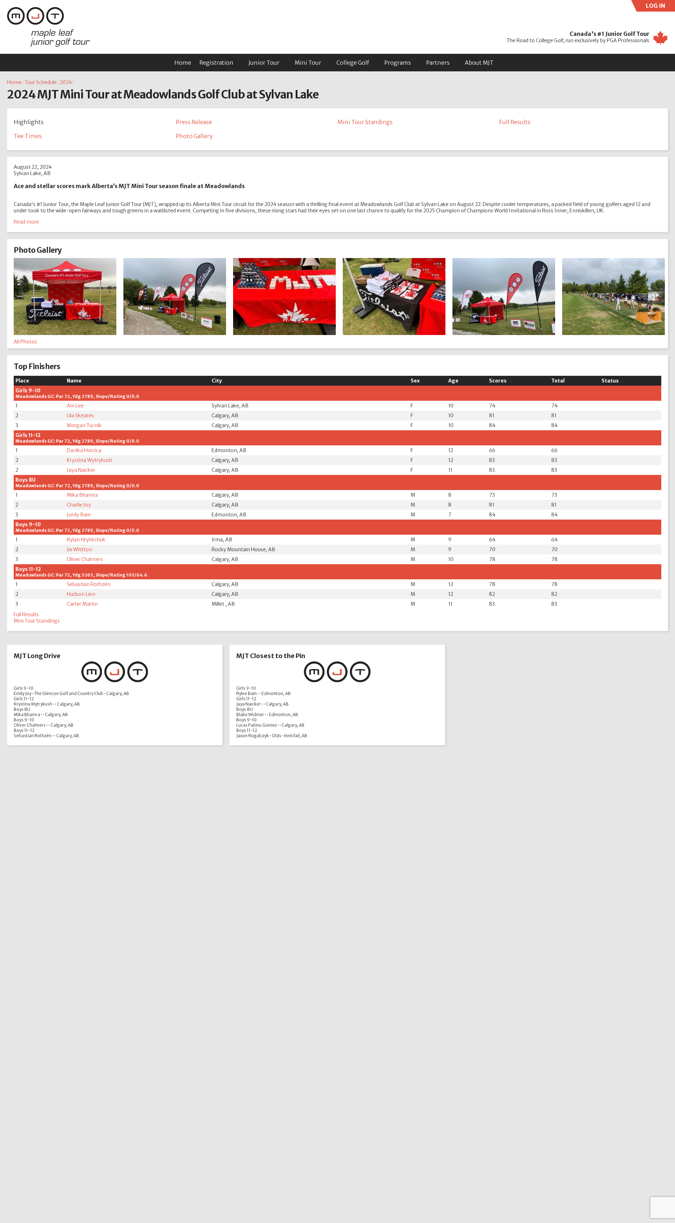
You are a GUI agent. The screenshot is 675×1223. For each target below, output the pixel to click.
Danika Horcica (84, 450)
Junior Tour (264, 62)
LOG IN (660, 7)
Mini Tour (308, 62)
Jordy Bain (79, 514)
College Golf (352, 62)
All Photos (25, 342)
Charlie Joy (79, 505)
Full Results (515, 121)
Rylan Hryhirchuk (86, 539)
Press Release (194, 121)
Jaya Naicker (81, 470)
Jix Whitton (79, 549)
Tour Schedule (41, 82)
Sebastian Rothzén (88, 584)
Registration (216, 62)
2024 (66, 82)
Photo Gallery (194, 136)
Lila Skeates (80, 415)
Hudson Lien (81, 594)
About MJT (479, 62)
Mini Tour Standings (365, 121)
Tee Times (28, 136)
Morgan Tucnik (84, 425)
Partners (438, 62)
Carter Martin (82, 604)
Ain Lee (75, 406)
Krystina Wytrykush (89, 460)
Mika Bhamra (82, 495)
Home (182, 62)
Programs (397, 62)
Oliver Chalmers (85, 559)
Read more (26, 222)
